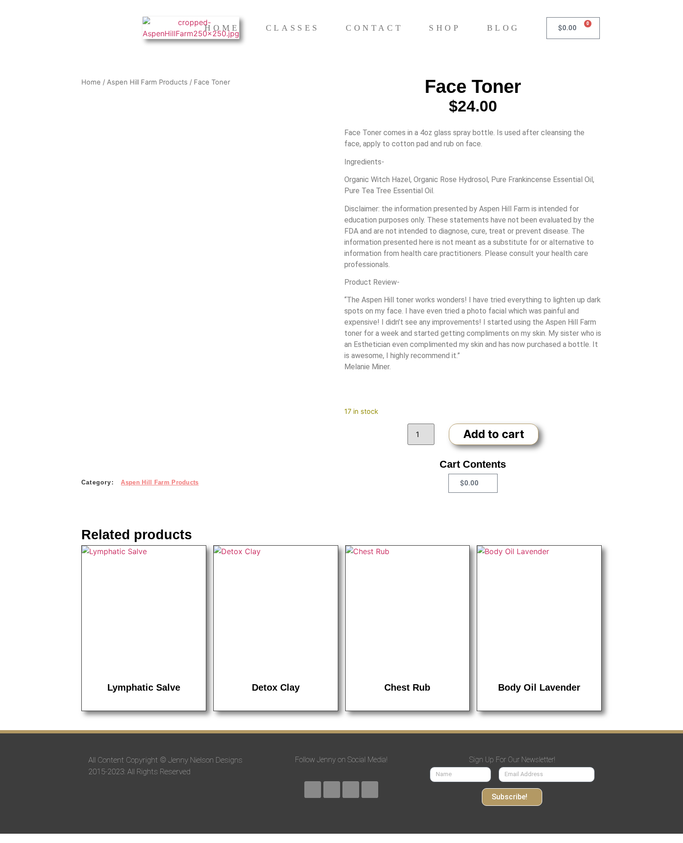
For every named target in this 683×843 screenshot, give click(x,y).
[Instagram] (350, 789)
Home (221, 28)
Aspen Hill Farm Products (147, 82)
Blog (503, 28)
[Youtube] (331, 789)
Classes (293, 28)
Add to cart (493, 434)
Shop (444, 28)
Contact (374, 28)
